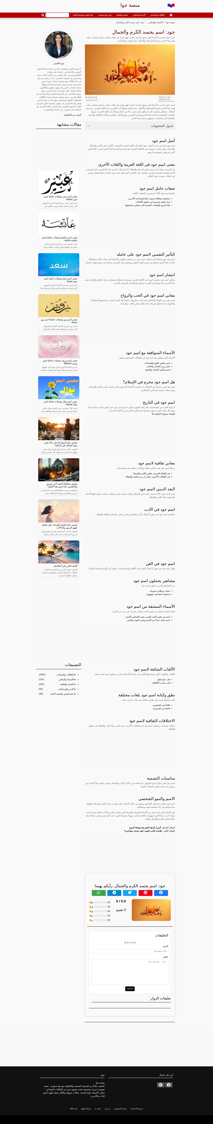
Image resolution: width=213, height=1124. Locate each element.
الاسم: (165, 946)
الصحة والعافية (122, 15)
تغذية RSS (74, 1109)
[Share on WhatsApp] (99, 893)
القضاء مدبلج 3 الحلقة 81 (163, 414)
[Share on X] (130, 893)
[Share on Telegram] (114, 893)
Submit (130, 989)
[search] (43, 15)
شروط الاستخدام (137, 1109)
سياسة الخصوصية (120, 1109)
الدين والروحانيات (104, 15)
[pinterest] (160, 1084)
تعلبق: (165, 957)
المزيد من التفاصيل (72, 115)
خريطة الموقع (86, 1109)
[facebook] (168, 1084)
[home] (171, 15)
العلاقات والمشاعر (157, 15)
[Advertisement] (130, 226)
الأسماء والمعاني (139, 15)
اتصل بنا (98, 1109)
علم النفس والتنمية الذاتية (83, 15)
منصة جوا (170, 22)
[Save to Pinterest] (145, 893)
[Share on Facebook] (161, 893)
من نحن (107, 1109)
